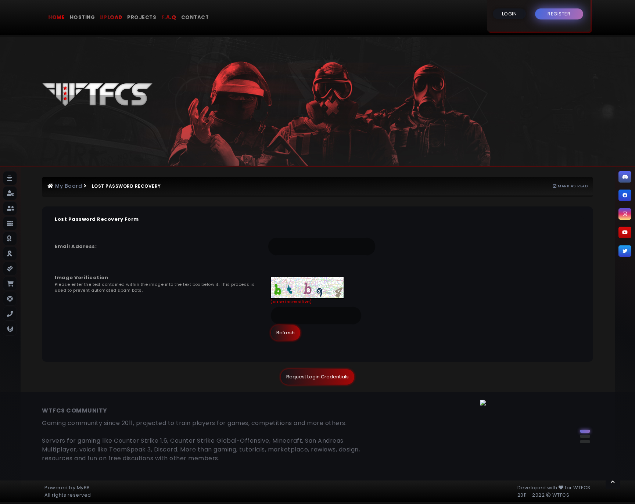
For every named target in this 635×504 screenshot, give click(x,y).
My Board (68, 186)
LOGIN (509, 13)
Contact (195, 17)
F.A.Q (168, 17)
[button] (585, 431)
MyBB (83, 487)
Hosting (82, 17)
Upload (111, 17)
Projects (141, 17)
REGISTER (559, 13)
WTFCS (582, 487)
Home (56, 17)
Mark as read (572, 186)
